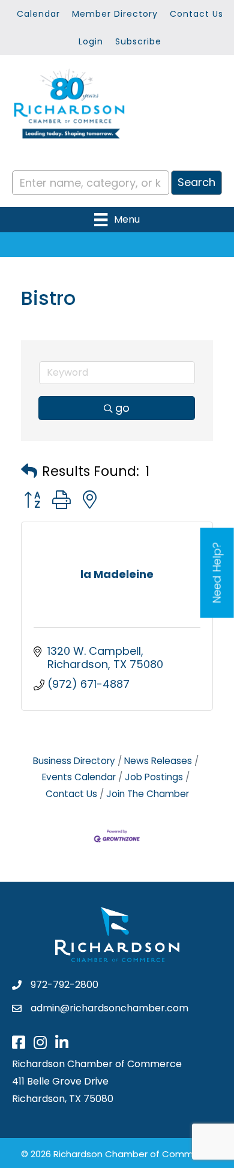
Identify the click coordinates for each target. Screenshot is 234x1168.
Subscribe (138, 41)
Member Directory (115, 14)
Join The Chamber (147, 793)
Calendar (38, 14)
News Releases (158, 760)
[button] (29, 471)
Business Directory (74, 760)
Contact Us (196, 14)
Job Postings (154, 777)
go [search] (122, 407)
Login (91, 41)
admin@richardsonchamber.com (109, 1008)
